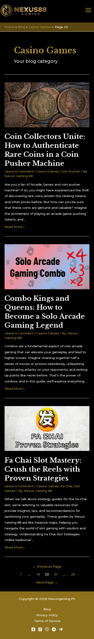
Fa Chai (66, 486)
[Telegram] (54, 629)
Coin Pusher (70, 171)
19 (38, 574)
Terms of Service (47, 621)
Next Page (47, 582)
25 (73, 574)
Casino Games (48, 171)
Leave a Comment (19, 171)
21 (55, 574)
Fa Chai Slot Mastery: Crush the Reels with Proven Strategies (43, 469)
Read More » (15, 227)
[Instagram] (40, 629)
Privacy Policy (47, 615)
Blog (47, 609)
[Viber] (47, 629)
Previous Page (47, 566)
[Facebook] (33, 629)
